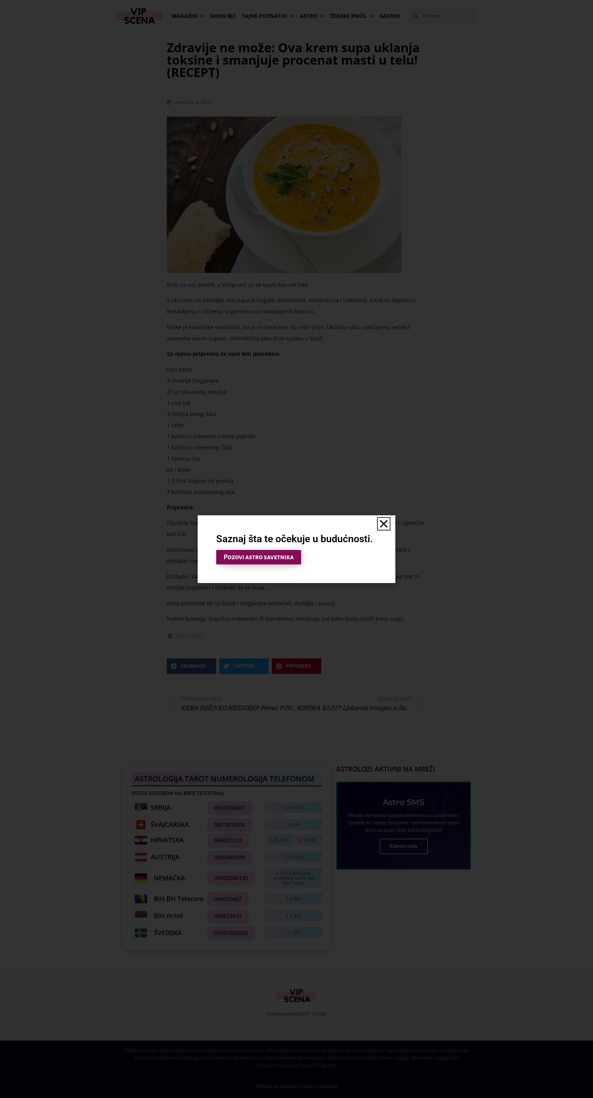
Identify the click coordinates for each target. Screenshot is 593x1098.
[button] (383, 523)
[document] (296, 549)
